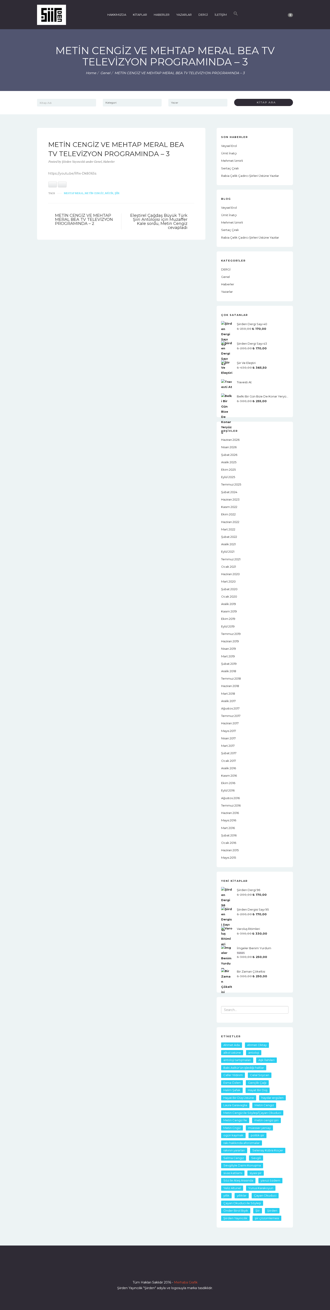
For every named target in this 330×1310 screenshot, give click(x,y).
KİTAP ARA (264, 102)
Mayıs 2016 (228, 820)
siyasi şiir (256, 1173)
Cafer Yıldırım (233, 1075)
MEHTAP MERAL (74, 193)
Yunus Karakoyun (260, 1188)
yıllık (226, 1195)
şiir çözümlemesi (267, 1218)
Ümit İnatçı (229, 153)
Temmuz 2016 (231, 805)
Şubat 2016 (229, 835)
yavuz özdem (270, 1180)
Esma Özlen (232, 1082)
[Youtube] (173, 1269)
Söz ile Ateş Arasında (238, 1180)
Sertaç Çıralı (230, 168)
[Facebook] (149, 1269)
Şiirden (272, 1210)
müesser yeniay (259, 1128)
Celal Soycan (259, 1075)
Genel (105, 73)
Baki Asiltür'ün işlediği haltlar (243, 1067)
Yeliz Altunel (232, 1188)
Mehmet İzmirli (232, 160)
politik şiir (257, 1135)
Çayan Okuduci (265, 1195)
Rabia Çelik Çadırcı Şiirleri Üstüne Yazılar (250, 175)
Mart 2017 (228, 745)
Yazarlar (227, 291)
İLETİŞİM (221, 14)
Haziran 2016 (230, 813)
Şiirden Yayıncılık (235, 1218)
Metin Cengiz (94, 193)
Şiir (117, 193)
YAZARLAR (184, 14)
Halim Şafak (231, 1090)
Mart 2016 (228, 828)
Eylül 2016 (228, 790)
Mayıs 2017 (228, 731)
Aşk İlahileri (266, 1060)
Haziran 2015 (230, 850)
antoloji (253, 1052)
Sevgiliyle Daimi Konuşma (242, 1165)
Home (91, 73)
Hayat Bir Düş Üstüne (238, 1097)
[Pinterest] (181, 1269)
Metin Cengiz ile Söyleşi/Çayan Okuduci (252, 1113)
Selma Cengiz (233, 1158)
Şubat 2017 (228, 753)
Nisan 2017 (228, 738)
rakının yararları (234, 1150)
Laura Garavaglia (235, 1105)
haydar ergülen (272, 1097)
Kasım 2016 (229, 775)
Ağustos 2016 (230, 798)
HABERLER (161, 14)
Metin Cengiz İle (235, 1120)
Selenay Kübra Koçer (267, 1150)
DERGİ (203, 14)
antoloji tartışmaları (237, 1060)
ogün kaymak (233, 1135)
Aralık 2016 (228, 768)
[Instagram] (165, 1269)
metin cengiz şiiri (266, 1120)
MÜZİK (109, 193)
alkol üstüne (232, 1052)
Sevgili (256, 1158)
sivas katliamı (232, 1173)
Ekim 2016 (228, 783)
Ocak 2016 (228, 843)
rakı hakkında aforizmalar (241, 1143)
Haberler (108, 162)
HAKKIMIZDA (116, 14)
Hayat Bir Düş (257, 1090)
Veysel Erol (229, 146)
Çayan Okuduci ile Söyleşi (242, 1203)
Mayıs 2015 (228, 857)
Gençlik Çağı (257, 1082)
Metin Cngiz (232, 1128)
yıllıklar (241, 1195)
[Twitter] (157, 1269)
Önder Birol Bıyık (235, 1210)
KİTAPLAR (140, 14)
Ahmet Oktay (257, 1045)
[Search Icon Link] (235, 14)
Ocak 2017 (228, 761)
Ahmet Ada (231, 1045)
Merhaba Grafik (186, 1282)
